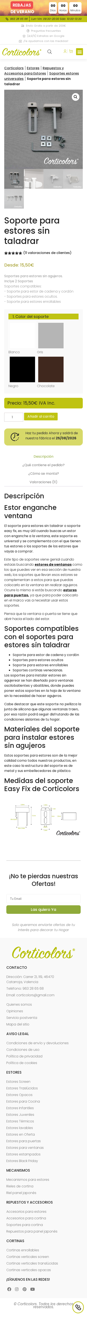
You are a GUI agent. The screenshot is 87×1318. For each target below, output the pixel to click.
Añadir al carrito (40, 416)
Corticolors (14, 68)
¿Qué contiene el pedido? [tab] (43, 465)
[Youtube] (32, 1289)
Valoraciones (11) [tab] (43, 482)
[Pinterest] (24, 1289)
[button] (79, 51)
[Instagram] (17, 1289)
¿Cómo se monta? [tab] (43, 473)
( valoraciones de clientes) (47, 252)
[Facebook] (9, 1289)
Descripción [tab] (43, 456)
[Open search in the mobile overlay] (50, 52)
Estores (33, 68)
